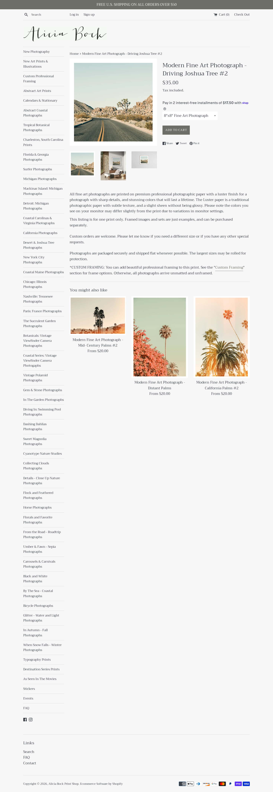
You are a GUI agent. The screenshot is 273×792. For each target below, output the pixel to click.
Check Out (242, 14)
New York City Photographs (34, 260)
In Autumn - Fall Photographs (35, 632)
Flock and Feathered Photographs (38, 495)
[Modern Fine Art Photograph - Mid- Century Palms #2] (98, 315)
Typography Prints (37, 659)
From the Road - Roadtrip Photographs (42, 534)
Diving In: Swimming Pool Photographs (42, 412)
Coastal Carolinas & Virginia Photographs (39, 220)
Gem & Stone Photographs (42, 390)
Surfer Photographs (37, 169)
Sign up (89, 14)
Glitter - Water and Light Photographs (41, 618)
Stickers (29, 689)
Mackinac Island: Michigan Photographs (43, 191)
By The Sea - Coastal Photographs (38, 593)
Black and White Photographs (35, 579)
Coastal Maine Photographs (43, 272)
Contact (29, 763)
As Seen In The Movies (39, 679)
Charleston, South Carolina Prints (43, 142)
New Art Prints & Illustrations (35, 64)
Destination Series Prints (41, 669)
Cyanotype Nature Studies (42, 453)
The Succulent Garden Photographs (39, 323)
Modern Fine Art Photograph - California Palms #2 (221, 385)
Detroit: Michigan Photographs (36, 206)
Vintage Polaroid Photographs (35, 378)
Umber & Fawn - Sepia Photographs (39, 549)
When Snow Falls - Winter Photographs (42, 647)
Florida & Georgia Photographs (36, 157)
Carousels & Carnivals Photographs (39, 564)
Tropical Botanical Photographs (36, 127)
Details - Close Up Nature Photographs (41, 480)
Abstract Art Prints (37, 91)
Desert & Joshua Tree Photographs (38, 245)
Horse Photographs (37, 507)
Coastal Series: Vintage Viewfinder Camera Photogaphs (40, 360)
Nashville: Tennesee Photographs (38, 299)
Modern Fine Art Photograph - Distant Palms (159, 385)
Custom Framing (229, 267)
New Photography (36, 51)
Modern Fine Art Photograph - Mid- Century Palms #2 (98, 342)
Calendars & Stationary (40, 100)
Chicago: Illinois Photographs (35, 284)
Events (28, 698)
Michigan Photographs (40, 179)
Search (28, 752)
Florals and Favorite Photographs (37, 520)
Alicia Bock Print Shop (63, 783)
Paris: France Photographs (42, 311)
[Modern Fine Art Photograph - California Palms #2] (222, 337)
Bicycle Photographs (38, 605)
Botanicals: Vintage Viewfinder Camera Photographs (37, 340)
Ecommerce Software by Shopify (101, 783)
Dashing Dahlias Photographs (35, 426)
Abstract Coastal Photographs (35, 113)
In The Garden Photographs (43, 400)
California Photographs (40, 233)
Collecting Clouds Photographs (36, 466)
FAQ (26, 708)
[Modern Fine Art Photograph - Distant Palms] (159, 337)
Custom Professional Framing (38, 79)
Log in (74, 14)
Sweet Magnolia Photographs (34, 441)
